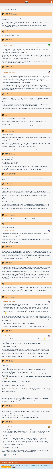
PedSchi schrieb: (7, 45)
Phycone (6, 14)
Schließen (13, 467)
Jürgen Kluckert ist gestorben (11, 214)
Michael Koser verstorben (10, 173)
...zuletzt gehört (8, 13)
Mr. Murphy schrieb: (9, 427)
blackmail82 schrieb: (9, 72)
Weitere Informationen (5, 467)
